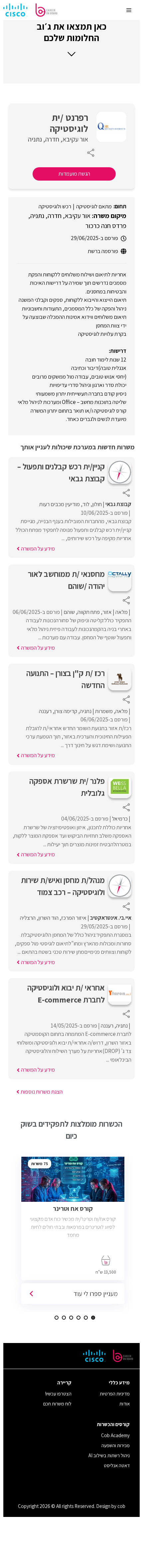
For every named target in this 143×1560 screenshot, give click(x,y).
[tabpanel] (75, 1232)
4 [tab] (71, 1318)
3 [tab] (78, 1318)
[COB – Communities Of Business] (30, 10)
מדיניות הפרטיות (115, 1393)
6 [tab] (57, 1318)
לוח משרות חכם (57, 1403)
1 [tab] (93, 1318)
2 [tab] (86, 1318)
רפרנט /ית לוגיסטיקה (69, 123)
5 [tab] (64, 1318)
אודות (124, 1403)
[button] (71, 39)
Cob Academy (115, 1435)
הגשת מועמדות (74, 173)
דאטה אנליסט (117, 1465)
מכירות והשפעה (115, 1445)
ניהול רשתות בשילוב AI (109, 1455)
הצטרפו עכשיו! (58, 1393)
